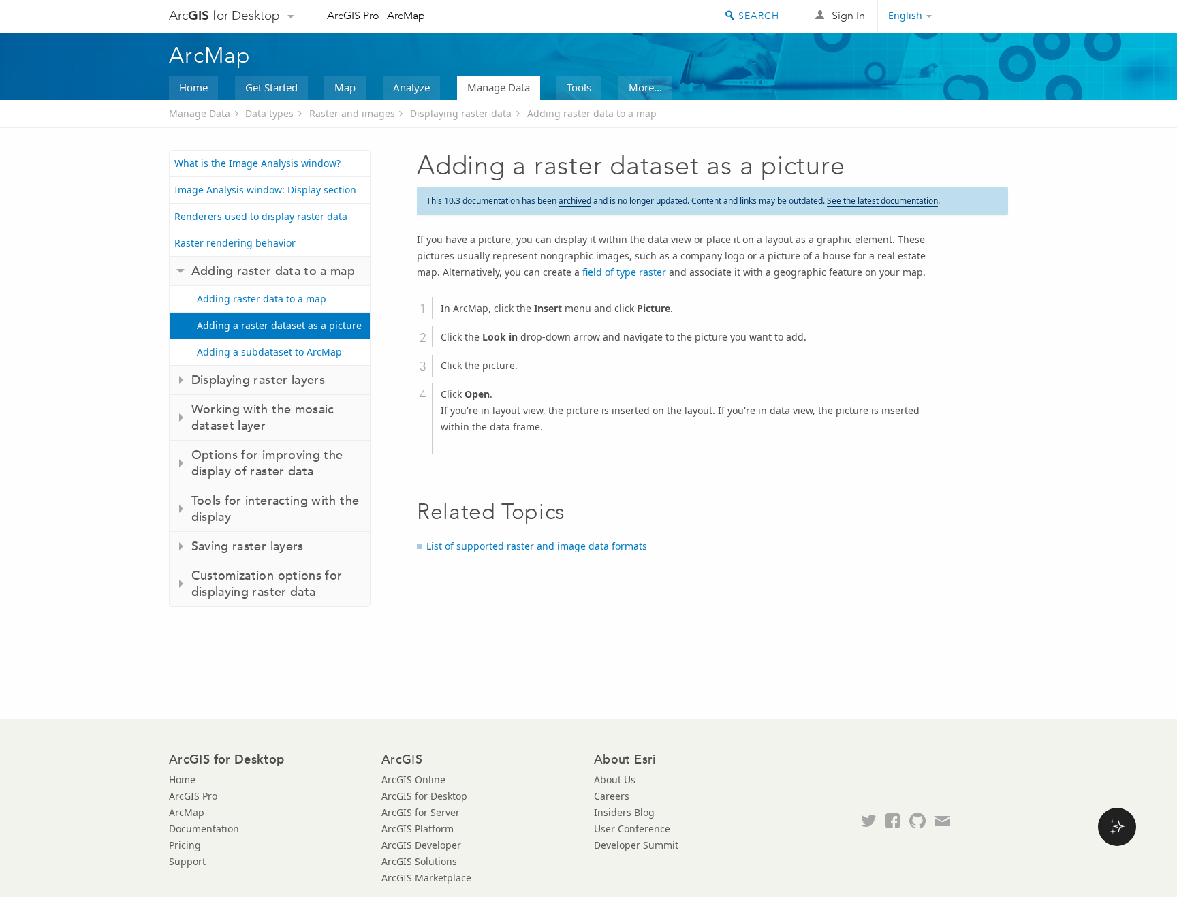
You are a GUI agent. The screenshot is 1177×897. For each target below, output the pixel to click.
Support (187, 861)
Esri (979, 16)
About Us (614, 779)
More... (645, 87)
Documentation (204, 828)
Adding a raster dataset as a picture (279, 325)
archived (575, 200)
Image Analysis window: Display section (265, 189)
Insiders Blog (624, 812)
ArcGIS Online (413, 779)
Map (345, 87)
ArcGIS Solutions (419, 861)
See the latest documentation (882, 200)
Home (193, 87)
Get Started (271, 87)
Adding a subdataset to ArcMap (269, 351)
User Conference (632, 828)
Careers (611, 795)
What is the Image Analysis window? (257, 163)
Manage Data (498, 87)
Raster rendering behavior (235, 242)
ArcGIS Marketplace (426, 877)
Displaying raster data (461, 113)
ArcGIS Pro (353, 15)
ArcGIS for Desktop (424, 795)
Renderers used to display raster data (260, 216)
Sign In (848, 15)
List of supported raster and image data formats (536, 545)
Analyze (411, 87)
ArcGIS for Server (420, 812)
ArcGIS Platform (417, 828)
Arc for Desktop (224, 15)
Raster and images (352, 113)
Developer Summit (636, 844)
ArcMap (406, 15)
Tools (579, 87)
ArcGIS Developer (421, 844)
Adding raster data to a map (592, 113)
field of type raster (624, 272)
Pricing (185, 844)
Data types (269, 113)
